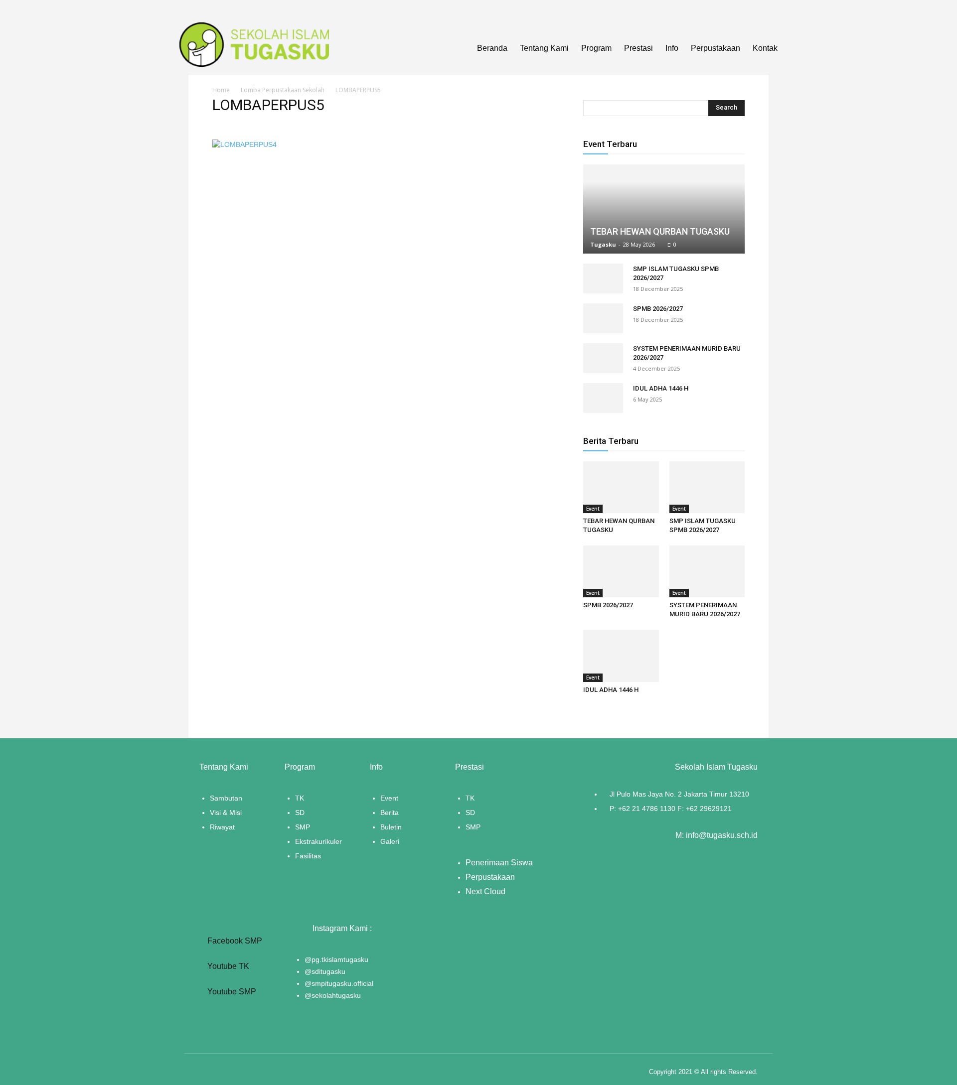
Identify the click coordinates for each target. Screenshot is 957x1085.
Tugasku (603, 244)
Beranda (492, 48)
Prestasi (638, 48)
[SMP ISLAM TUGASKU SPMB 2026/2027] (603, 278)
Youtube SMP (230, 991)
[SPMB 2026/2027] (603, 318)
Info (671, 48)
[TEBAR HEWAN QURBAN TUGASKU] (664, 209)
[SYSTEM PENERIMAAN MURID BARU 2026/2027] (603, 358)
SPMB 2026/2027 (658, 308)
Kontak (765, 48)
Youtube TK (227, 966)
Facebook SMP (233, 941)
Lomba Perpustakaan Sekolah (282, 90)
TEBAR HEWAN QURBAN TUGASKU (660, 231)
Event (593, 508)
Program (596, 48)
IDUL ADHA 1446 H (660, 388)
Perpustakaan (715, 48)
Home (221, 90)
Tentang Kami (544, 48)
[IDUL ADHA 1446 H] (603, 398)
